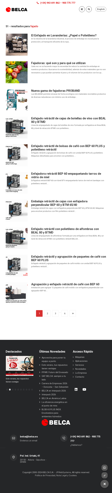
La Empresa (81, 373)
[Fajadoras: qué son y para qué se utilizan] (17, 72)
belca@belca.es (29, 436)
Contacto (79, 377)
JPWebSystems (63, 472)
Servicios (79, 365)
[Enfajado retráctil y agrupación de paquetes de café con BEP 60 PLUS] (17, 265)
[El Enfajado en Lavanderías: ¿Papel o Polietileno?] (17, 44)
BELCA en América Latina (54, 398)
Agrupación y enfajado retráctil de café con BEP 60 (65, 284)
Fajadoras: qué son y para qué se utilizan (58, 63)
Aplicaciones (81, 361)
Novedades (80, 369)
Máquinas (79, 357)
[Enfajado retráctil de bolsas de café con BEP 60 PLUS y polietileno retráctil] (17, 155)
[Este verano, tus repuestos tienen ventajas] (20, 366)
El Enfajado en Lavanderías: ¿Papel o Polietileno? (64, 35)
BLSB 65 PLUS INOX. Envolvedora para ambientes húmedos (51, 413)
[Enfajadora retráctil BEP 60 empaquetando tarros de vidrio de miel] (17, 183)
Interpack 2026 (49, 394)
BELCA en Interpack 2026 (54, 390)
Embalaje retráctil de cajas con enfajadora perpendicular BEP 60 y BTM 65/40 (59, 203)
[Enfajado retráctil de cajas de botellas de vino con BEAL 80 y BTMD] (17, 127)
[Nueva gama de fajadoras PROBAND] (17, 100)
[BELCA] (17, 9)
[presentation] (7, 389)
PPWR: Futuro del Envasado (55, 372)
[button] (10, 389)
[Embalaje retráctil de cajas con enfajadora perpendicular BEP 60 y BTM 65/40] (17, 210)
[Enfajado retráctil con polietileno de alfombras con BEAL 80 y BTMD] (17, 238)
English (101, 9)
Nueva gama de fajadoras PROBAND (55, 90)
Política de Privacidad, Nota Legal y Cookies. (56, 475)
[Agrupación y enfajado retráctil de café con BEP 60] (17, 293)
